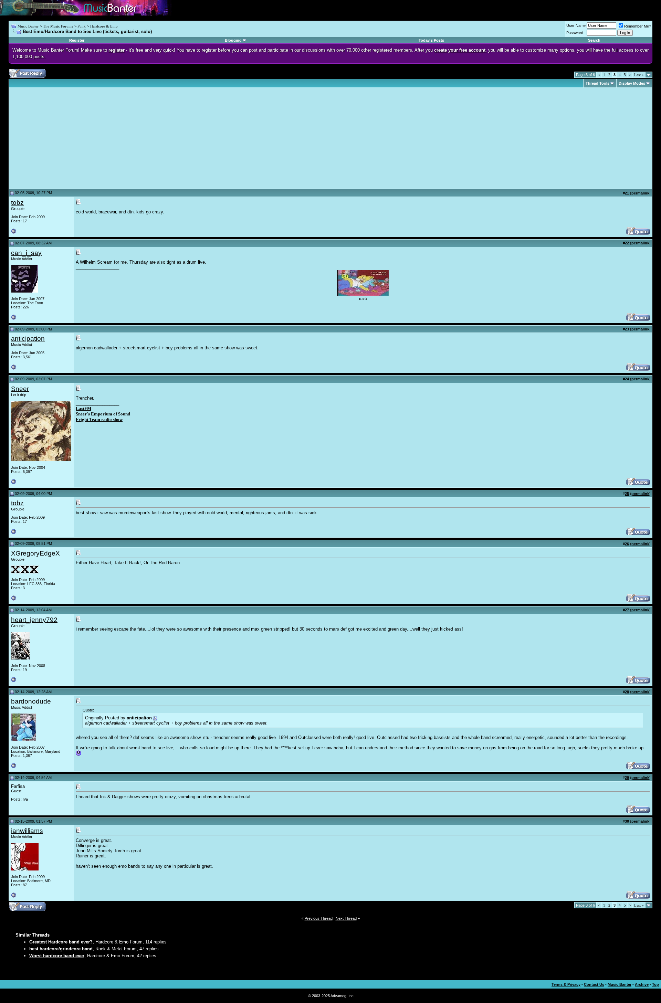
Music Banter (28, 26)
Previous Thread (319, 918)
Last (639, 75)
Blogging (233, 40)
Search (594, 40)
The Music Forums (58, 26)
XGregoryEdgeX (35, 553)
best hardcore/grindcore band (61, 948)
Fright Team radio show (99, 419)
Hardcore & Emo (104, 26)
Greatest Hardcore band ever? (61, 941)
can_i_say (26, 252)
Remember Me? (637, 26)
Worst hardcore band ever (56, 955)
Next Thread (346, 918)
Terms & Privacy (566, 984)
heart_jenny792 (34, 619)
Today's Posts (431, 40)
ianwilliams (27, 830)
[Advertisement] (69, 138)
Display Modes (632, 83)
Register (76, 40)
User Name (576, 25)
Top (655, 984)
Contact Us (594, 984)
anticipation (28, 338)
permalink (640, 193)
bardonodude (31, 701)
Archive (642, 984)
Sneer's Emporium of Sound (103, 413)
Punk (81, 26)
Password (574, 33)
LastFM (83, 408)
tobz (17, 202)
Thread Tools (597, 83)
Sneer (20, 388)
